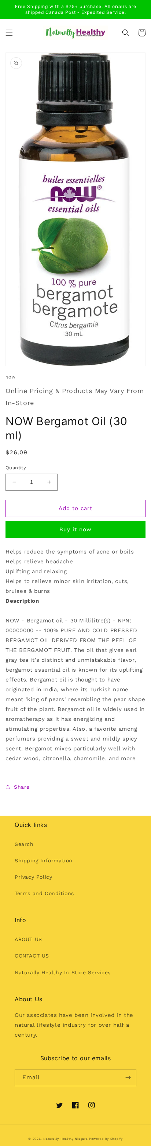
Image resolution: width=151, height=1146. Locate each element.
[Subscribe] (128, 1077)
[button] (9, 33)
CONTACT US (32, 956)
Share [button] (22, 787)
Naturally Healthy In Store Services (63, 972)
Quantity (15, 467)
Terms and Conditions (44, 893)
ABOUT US (28, 939)
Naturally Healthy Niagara (65, 1139)
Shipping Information (44, 860)
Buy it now (75, 529)
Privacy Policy (33, 877)
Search (24, 844)
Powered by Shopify (106, 1139)
